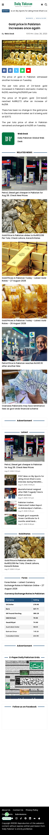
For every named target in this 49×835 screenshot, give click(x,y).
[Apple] (39, 818)
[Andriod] (35, 818)
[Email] (28, 70)
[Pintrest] (25, 818)
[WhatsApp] (22, 70)
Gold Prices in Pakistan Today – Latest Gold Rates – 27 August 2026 (24, 279)
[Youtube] (12, 818)
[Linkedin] (30, 818)
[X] (16, 70)
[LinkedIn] (10, 70)
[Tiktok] (21, 818)
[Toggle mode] (41, 4)
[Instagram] (16, 818)
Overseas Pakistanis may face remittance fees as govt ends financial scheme (23, 407)
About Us (6, 810)
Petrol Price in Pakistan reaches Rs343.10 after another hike (22, 364)
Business (29, 18)
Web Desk (9, 33)
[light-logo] (24, 4)
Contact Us (18, 810)
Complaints (7, 814)
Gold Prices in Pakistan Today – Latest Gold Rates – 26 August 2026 (24, 322)
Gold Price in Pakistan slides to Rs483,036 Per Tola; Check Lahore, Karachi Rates (23, 237)
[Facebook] (4, 70)
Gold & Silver (41, 18)
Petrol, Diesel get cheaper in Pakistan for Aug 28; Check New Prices (22, 194)
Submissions (20, 814)
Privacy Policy (32, 810)
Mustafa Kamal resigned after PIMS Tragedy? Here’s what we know (30, 492)
